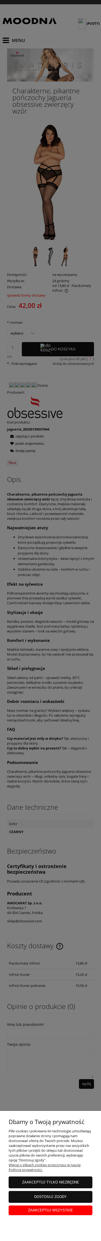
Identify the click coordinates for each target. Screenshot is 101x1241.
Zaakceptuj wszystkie (50, 1210)
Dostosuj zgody (50, 1197)
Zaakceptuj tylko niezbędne (50, 1182)
